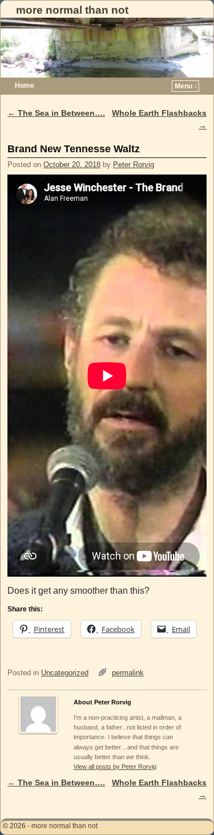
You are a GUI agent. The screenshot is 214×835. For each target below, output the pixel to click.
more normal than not (72, 10)
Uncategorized (64, 672)
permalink (128, 672)
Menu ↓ (186, 86)
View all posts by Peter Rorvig (115, 766)
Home (24, 86)
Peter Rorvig (133, 164)
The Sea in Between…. (56, 112)
